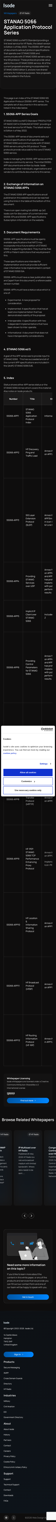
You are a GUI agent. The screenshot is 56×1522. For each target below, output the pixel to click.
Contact (7, 1445)
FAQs (6, 1500)
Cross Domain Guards (13, 1378)
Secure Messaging (12, 1367)
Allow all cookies (28, 772)
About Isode (9, 1429)
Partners (7, 1440)
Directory (8, 1383)
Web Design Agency (42, 1517)
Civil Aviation (9, 1406)
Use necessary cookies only (28, 790)
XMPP (6, 1373)
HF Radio (7, 1389)
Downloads (8, 1495)
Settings (44, 764)
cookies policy (9, 753)
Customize (26, 781)
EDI (5, 1412)
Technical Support (11, 1484)
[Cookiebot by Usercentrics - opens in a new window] (41, 729)
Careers (7, 1451)
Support (7, 1479)
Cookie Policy (9, 1461)
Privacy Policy (9, 1456)
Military (7, 1401)
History (7, 1434)
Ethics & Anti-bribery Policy (15, 1467)
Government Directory (13, 1417)
